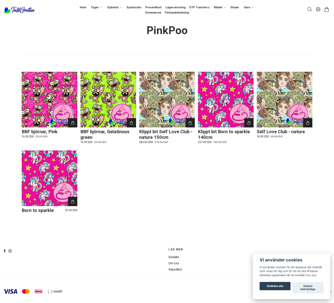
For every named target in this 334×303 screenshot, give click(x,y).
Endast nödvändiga (307, 288)
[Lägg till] (72, 122)
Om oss (174, 263)
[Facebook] (4, 251)
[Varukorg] (326, 9)
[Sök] (309, 9)
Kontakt (174, 257)
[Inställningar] (318, 9)
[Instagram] (10, 251)
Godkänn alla (275, 286)
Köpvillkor (175, 269)
